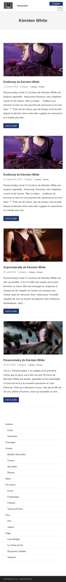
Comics (11, 460)
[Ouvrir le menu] (60, 8)
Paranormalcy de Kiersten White (24, 360)
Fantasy (33, 87)
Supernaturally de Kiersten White (24, 267)
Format (8, 448)
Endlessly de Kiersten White (21, 81)
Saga (7, 533)
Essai (10, 491)
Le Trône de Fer (15, 545)
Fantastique (13, 497)
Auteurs (9, 424)
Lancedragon (13, 539)
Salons (10, 527)
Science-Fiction (15, 509)
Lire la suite (11, 126)
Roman (42, 87)
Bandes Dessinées (16, 454)
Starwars (11, 557)
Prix (9, 521)
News (8, 479)
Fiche (10, 430)
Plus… (8, 515)
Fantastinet (22, 6)
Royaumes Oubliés (16, 551)
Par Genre (10, 485)
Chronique (10, 442)
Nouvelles (12, 467)
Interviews (12, 436)
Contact (56, 4)
